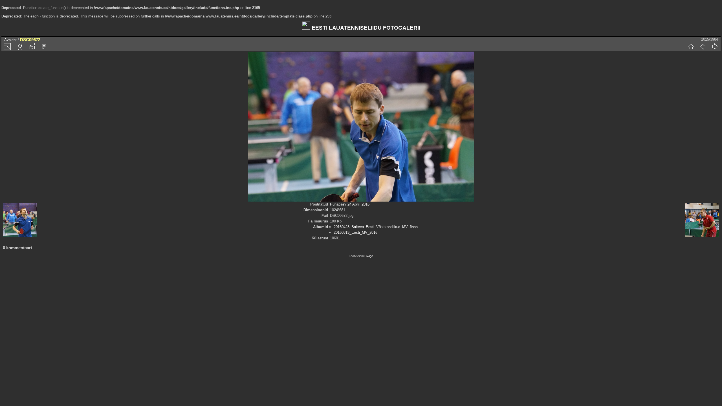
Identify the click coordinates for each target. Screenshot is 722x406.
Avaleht (10, 40)
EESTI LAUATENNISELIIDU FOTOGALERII (365, 28)
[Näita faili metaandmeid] (32, 46)
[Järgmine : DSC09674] (715, 46)
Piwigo (368, 256)
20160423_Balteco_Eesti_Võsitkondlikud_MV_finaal (376, 227)
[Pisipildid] (691, 46)
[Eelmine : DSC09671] (703, 46)
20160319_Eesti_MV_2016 (355, 232)
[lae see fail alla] (44, 46)
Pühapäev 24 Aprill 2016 (349, 204)
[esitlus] (20, 46)
